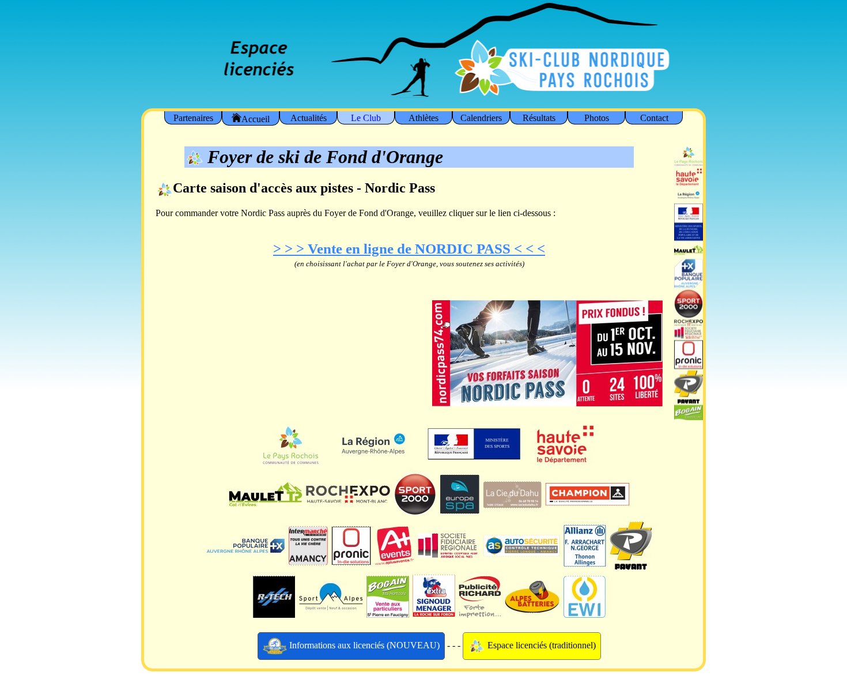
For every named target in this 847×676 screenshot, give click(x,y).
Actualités (308, 118)
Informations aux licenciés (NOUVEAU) (363, 644)
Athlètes (423, 118)
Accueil (255, 119)
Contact (654, 118)
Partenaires (193, 118)
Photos (596, 118)
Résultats (539, 118)
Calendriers (481, 118)
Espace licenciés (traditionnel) (540, 644)
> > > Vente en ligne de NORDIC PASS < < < (409, 248)
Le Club (366, 118)
